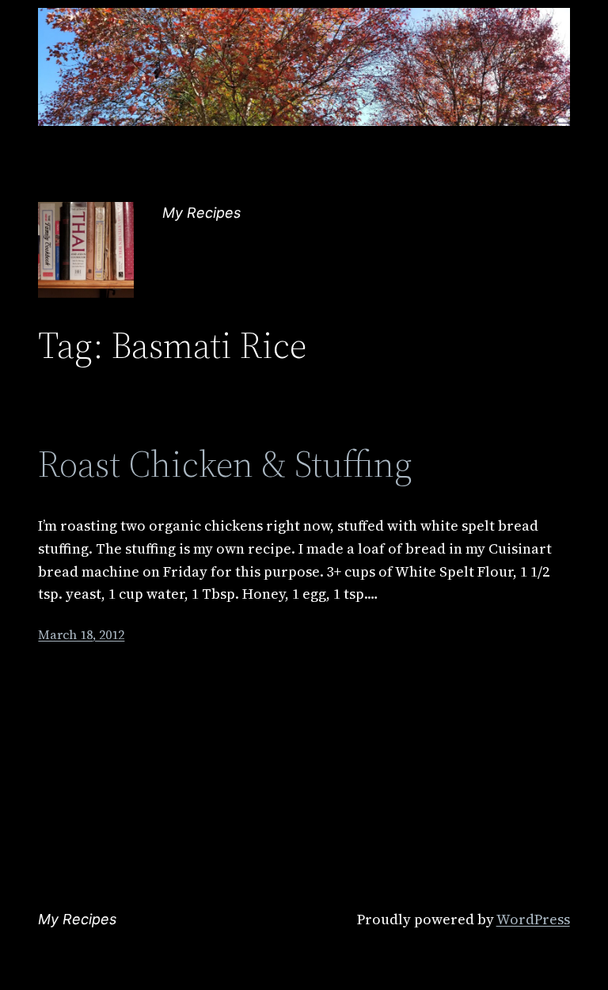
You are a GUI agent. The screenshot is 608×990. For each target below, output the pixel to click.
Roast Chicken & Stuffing (225, 464)
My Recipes (201, 212)
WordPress (533, 919)
